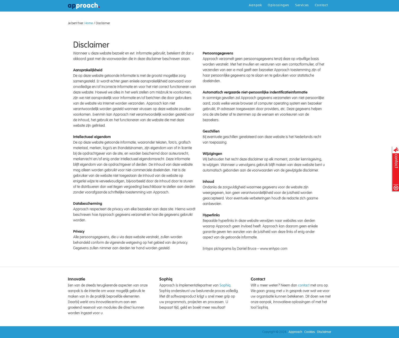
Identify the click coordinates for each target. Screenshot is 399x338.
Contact (321, 5)
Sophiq (225, 285)
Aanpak (255, 5)
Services (302, 5)
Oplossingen (278, 5)
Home (89, 23)
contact (303, 285)
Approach (84, 19)
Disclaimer (324, 332)
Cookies (309, 332)
